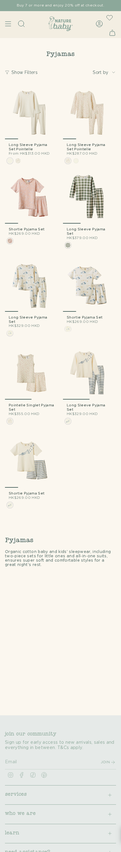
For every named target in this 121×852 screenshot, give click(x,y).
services (16, 794)
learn (12, 833)
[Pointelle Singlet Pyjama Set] (31, 373)
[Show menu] (8, 23)
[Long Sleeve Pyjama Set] (89, 197)
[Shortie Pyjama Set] (31, 197)
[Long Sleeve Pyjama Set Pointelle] (31, 112)
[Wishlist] (109, 17)
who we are (20, 813)
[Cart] (112, 32)
